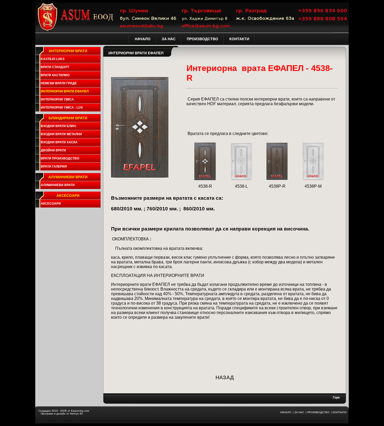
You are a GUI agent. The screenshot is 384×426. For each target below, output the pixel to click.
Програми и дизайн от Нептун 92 (62, 413)
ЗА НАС (299, 412)
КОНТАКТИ (339, 412)
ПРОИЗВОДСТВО (318, 412)
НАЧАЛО (285, 412)
